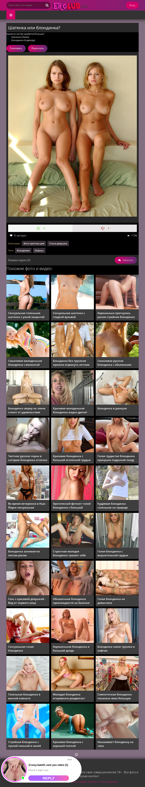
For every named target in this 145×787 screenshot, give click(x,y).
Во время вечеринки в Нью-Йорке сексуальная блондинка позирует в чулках (27, 505)
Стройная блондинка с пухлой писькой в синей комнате (24, 744)
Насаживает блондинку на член (115, 744)
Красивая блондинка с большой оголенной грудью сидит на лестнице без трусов (72, 458)
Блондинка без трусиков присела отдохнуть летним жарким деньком (71, 363)
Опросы (39, 250)
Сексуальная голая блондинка (21, 648)
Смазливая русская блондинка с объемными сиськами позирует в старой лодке (116, 363)
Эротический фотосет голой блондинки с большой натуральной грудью (72, 505)
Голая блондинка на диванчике (111, 601)
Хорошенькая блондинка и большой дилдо (71, 648)
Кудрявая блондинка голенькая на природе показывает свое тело (112, 505)
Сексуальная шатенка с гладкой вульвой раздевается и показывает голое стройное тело (71, 315)
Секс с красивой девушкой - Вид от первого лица (27, 601)
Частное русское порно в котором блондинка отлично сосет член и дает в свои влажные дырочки (27, 458)
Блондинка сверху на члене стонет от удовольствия (26, 410)
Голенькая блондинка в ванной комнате (24, 696)
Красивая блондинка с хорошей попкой (68, 744)
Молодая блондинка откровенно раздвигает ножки (69, 696)
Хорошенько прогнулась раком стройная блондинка (116, 315)
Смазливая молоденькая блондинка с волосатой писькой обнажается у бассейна (25, 363)
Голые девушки (58, 243)
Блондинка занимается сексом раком (24, 553)
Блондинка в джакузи (112, 408)
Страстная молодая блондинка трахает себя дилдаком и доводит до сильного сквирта (69, 553)
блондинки (23, 250)
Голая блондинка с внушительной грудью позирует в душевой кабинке (112, 553)
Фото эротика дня (34, 243)
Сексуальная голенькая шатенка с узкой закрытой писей (26, 315)
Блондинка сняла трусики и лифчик (116, 648)
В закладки (20, 235)
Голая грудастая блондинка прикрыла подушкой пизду (116, 458)
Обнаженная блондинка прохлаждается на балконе (71, 601)
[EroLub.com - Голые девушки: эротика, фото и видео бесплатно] (79, 11)
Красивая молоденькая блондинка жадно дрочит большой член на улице (70, 410)
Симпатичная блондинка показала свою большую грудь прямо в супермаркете (116, 696)
